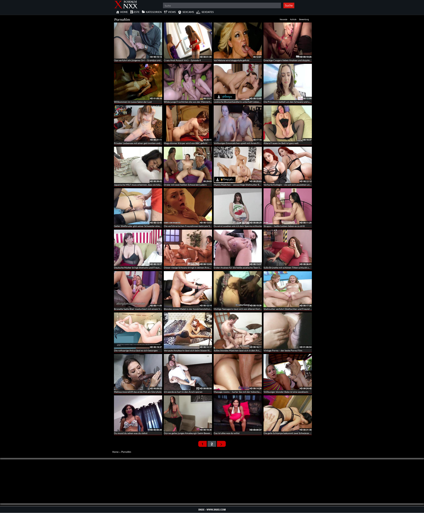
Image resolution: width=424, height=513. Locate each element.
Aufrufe (293, 19)
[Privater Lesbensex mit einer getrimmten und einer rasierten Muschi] (138, 123)
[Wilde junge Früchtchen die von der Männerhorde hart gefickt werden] (188, 82)
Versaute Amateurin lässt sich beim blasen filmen (189, 350)
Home (115, 451)
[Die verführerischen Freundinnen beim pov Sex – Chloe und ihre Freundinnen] (188, 206)
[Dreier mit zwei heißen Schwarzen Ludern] (188, 165)
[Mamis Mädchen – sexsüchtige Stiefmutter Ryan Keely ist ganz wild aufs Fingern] (238, 165)
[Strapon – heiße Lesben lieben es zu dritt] (288, 206)
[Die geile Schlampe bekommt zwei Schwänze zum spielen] (288, 413)
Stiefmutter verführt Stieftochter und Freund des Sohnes (292, 309)
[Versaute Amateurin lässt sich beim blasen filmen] (188, 330)
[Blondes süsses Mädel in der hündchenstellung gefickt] (188, 289)
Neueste (283, 19)
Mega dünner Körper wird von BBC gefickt (185, 143)
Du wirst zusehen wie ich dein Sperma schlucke (238, 226)
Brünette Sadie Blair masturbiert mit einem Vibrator (140, 309)
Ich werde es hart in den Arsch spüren (183, 391)
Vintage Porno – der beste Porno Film (283, 350)
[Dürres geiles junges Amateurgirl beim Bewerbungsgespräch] (188, 413)
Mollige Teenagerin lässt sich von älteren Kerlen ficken (241, 309)
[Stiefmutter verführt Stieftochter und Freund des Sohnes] (288, 289)
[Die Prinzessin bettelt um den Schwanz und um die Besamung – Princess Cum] (288, 82)
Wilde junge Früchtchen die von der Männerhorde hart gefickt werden (200, 101)
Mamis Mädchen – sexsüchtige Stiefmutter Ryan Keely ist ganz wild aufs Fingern (254, 184)
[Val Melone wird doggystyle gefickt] (238, 40)
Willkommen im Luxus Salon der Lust (133, 101)
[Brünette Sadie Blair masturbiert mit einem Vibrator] (138, 289)
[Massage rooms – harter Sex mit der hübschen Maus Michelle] (238, 372)
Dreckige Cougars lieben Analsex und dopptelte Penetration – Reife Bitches (302, 60)
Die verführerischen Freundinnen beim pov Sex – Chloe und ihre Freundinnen (203, 226)
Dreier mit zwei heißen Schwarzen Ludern (185, 184)
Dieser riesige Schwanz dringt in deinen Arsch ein (189, 267)
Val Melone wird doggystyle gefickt (231, 60)
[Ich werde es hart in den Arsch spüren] (188, 372)
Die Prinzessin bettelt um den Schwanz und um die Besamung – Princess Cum (303, 101)
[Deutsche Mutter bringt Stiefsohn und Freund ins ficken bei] (138, 248)
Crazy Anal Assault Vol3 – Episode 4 (182, 60)
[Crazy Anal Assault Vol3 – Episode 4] (188, 40)
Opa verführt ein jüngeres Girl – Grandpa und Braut (140, 60)
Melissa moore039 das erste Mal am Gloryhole (137, 391)
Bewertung (304, 19)
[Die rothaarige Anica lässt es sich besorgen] (138, 330)
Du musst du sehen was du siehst (130, 433)
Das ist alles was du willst (226, 433)
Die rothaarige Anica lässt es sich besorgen (136, 350)
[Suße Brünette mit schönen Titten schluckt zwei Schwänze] (288, 248)
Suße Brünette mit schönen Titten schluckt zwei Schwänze (293, 267)
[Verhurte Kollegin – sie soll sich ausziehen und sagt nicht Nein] (288, 165)
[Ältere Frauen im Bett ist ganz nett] (288, 123)
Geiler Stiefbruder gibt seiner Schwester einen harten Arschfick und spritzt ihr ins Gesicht (159, 226)
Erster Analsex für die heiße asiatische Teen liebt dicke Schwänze (247, 267)
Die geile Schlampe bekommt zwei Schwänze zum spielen (292, 433)
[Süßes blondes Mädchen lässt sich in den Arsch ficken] (238, 330)
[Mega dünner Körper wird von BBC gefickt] (188, 123)
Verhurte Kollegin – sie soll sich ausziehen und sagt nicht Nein (295, 184)
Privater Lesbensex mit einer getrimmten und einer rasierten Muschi (149, 143)
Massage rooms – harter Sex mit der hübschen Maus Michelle (245, 391)
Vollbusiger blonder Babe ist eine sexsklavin (286, 391)
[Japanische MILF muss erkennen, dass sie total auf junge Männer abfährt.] (138, 165)
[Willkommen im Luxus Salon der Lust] (138, 82)
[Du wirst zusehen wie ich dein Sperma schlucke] (238, 206)
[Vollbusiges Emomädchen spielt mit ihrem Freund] (238, 123)
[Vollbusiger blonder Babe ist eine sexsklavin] (288, 372)
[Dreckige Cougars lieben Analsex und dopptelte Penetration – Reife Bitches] (288, 40)
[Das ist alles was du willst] (238, 413)
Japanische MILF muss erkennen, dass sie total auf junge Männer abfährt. (151, 184)
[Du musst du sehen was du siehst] (138, 413)
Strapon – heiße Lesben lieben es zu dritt (284, 226)
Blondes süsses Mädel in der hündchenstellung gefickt (191, 309)
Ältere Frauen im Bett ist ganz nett (281, 143)
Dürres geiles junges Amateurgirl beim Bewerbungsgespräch (195, 433)
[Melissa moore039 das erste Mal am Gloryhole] (138, 372)
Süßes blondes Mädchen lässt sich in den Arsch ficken (241, 350)
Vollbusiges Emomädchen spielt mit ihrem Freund (239, 143)
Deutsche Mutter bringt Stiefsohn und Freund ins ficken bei (144, 267)
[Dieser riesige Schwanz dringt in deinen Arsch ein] (188, 248)
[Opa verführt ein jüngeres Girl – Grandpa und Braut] (138, 40)
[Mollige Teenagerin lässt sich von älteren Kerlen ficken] (238, 289)
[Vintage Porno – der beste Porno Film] (288, 330)
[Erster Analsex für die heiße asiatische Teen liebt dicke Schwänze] (238, 248)
